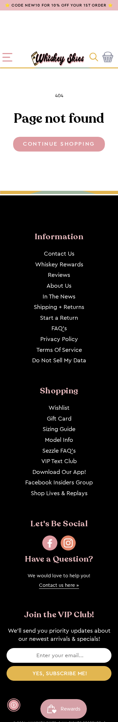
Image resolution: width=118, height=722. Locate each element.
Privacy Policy (59, 339)
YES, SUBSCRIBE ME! (59, 673)
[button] (94, 57)
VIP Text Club (59, 461)
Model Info (59, 440)
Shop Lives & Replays (59, 493)
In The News (59, 296)
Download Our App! (59, 472)
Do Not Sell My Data (59, 360)
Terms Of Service (59, 350)
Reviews (59, 275)
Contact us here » (59, 585)
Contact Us (59, 253)
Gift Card (59, 418)
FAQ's (59, 328)
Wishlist (59, 408)
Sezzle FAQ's (59, 450)
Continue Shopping (59, 144)
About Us (59, 285)
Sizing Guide (59, 429)
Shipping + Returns (59, 307)
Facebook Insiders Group (59, 482)
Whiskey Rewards (59, 264)
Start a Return (59, 318)
